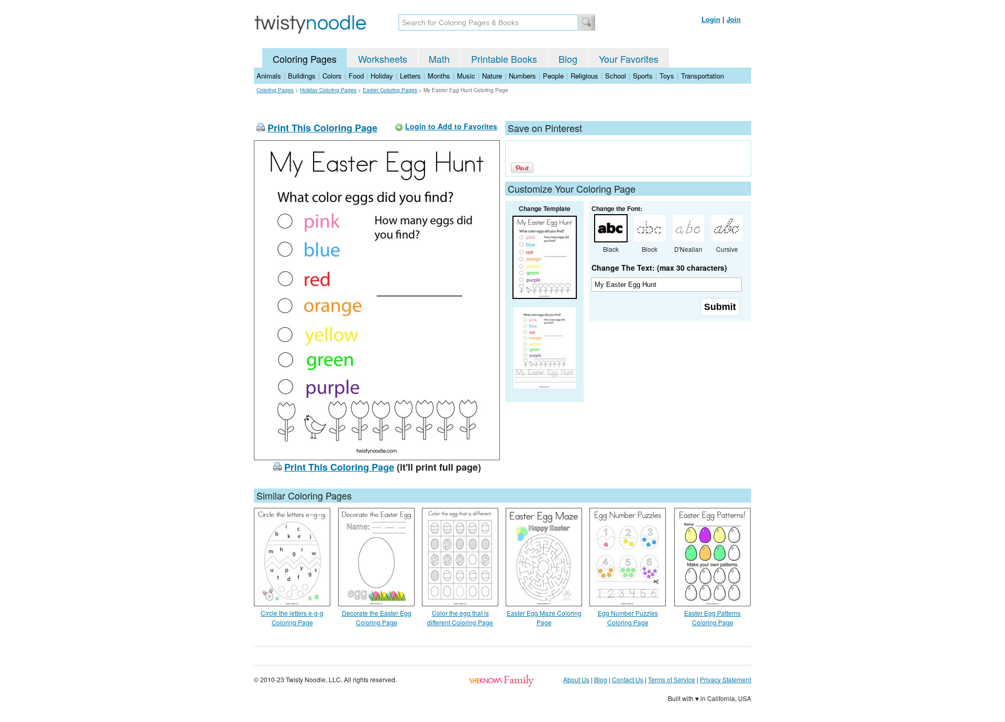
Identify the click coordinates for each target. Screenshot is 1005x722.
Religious (584, 76)
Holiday (382, 76)
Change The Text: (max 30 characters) (659, 267)
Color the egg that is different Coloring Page (460, 617)
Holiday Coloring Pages (328, 90)
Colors (332, 76)
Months (439, 76)
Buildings (302, 76)
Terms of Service (671, 679)
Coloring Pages (305, 58)
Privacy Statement (725, 679)
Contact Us (627, 679)
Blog (568, 58)
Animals (268, 76)
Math (439, 58)
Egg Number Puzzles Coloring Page (628, 617)
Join (734, 19)
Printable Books (504, 58)
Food (356, 76)
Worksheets (382, 58)
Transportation (702, 76)
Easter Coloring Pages (390, 90)
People (553, 76)
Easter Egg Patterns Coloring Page (712, 617)
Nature (492, 76)
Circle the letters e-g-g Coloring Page (292, 617)
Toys (667, 76)
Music (466, 76)
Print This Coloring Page (322, 128)
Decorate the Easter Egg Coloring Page (376, 617)
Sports (643, 76)
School (615, 76)
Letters (410, 76)
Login (710, 19)
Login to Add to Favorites (451, 126)
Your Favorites (628, 58)
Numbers (522, 76)
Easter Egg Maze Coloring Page (544, 617)
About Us (576, 679)
